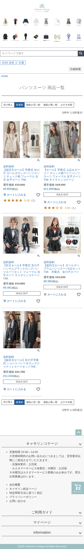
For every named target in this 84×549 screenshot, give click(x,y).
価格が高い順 (50, 104)
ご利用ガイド (42, 512)
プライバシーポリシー (23, 496)
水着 (21, 62)
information (42, 532)
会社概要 (14, 484)
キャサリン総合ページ (23, 488)
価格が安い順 (33, 104)
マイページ (42, 522)
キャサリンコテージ (42, 444)
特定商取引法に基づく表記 (25, 492)
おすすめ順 (66, 104)
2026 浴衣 (8, 62)
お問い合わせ (17, 501)
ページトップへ (78, 432)
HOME (4, 76)
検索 (81, 53)
